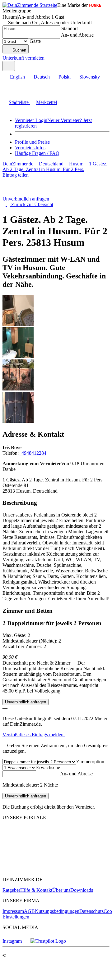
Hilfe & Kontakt (36, 890)
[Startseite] (35, 193)
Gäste (35, 41)
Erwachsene (48, 767)
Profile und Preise (32, 142)
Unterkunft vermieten (23, 58)
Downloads (81, 890)
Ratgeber (11, 890)
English (17, 76)
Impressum (13, 911)
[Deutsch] (12, 109)
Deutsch (42, 76)
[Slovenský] (27, 109)
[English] (5, 109)
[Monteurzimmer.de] (34, 857)
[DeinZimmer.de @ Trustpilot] (48, 941)
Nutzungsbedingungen (57, 911)
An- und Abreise (77, 35)
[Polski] (20, 109)
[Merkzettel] (48, 58)
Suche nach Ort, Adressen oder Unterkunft (50, 22)
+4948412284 (32, 453)
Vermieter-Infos (30, 147)
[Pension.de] (26, 869)
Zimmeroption (90, 761)
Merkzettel (46, 102)
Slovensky (89, 76)
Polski (64, 76)
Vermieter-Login (31, 120)
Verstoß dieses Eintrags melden (33, 734)
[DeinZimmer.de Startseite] (29, 5)
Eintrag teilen (15, 175)
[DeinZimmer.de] (35, 840)
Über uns (61, 890)
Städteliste (19, 102)
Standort (69, 28)
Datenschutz (91, 911)
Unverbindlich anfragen (25, 198)
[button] (10, 89)
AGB (29, 911)
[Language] (8, 66)
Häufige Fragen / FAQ (37, 153)
